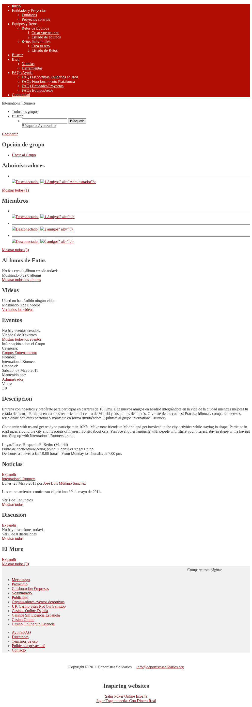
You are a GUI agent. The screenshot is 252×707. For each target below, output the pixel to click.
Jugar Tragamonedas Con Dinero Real (126, 701)
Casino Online (23, 620)
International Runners (18, 479)
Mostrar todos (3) (15, 250)
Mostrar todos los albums (21, 280)
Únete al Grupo (24, 155)
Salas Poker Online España (126, 696)
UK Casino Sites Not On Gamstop (39, 606)
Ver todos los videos (17, 309)
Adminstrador (12, 379)
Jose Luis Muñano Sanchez (64, 483)
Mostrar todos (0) (15, 564)
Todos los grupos (25, 111)
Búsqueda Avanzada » (39, 126)
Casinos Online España (30, 611)
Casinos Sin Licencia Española (36, 615)
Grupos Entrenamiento (19, 353)
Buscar (17, 116)
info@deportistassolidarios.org (160, 667)
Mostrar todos (12, 504)
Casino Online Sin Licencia (33, 624)
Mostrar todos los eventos (22, 339)
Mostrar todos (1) (15, 190)
